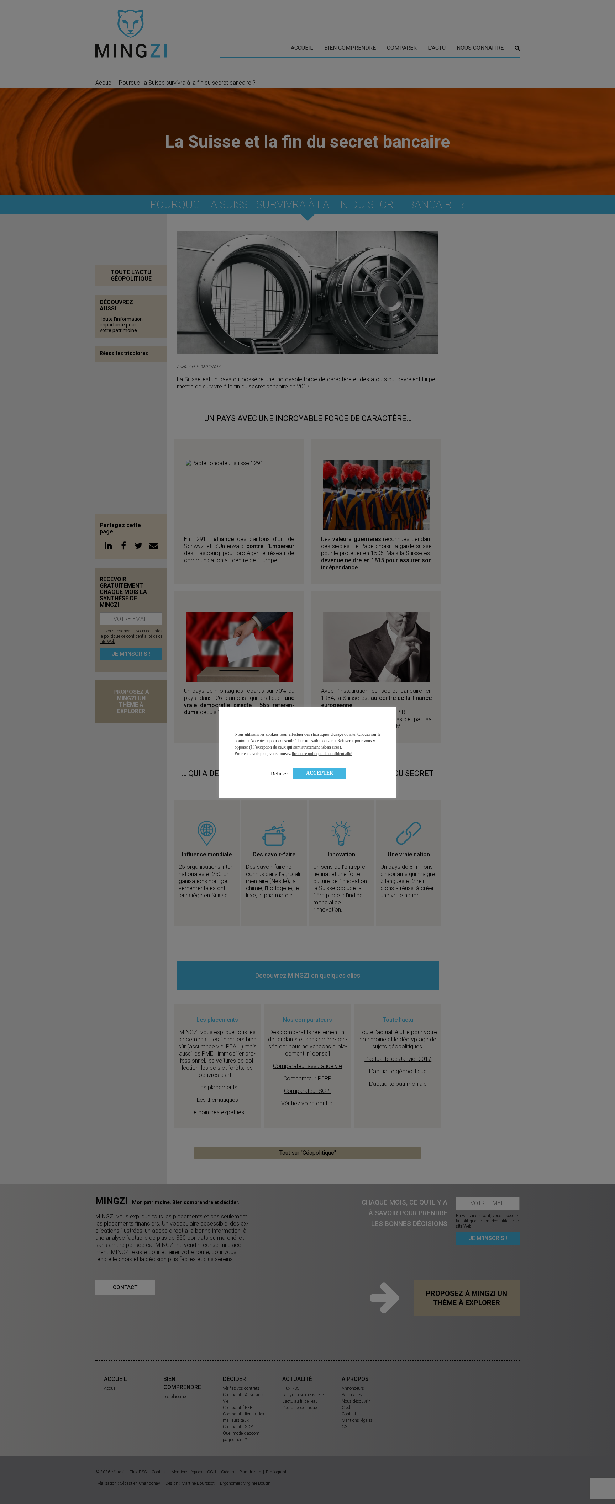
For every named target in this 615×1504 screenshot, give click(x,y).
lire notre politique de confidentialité (322, 753)
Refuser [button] (279, 773)
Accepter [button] (319, 773)
